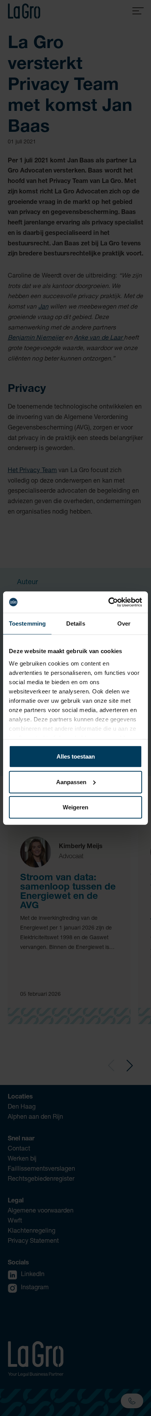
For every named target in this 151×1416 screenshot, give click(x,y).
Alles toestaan (76, 756)
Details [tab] (75, 623)
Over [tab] (123, 623)
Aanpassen (71, 781)
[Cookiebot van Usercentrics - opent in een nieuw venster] (108, 602)
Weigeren (75, 807)
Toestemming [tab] (27, 623)
